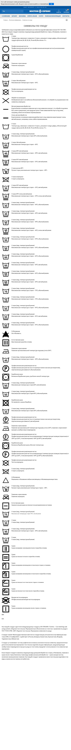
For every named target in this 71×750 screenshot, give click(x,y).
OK (51, 4)
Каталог (14, 16)
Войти (59, 12)
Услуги (41, 16)
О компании (6, 16)
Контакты (65, 16)
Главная (5, 20)
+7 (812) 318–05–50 (40, 7)
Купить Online (32, 16)
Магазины (22, 16)
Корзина (66, 11)
